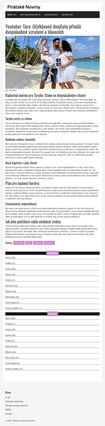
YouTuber (19, 242)
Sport (10, 257)
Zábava (10, 291)
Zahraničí (11, 285)
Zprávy (10, 274)
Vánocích (49, 242)
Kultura (10, 268)
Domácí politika (14, 308)
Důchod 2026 (67, 14)
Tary (29, 242)
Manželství (11, 14)
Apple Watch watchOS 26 (30, 14)
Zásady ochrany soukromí (16, 405)
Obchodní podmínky (14, 401)
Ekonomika (12, 296)
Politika (10, 263)
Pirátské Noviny (23, 7)
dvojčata (38, 242)
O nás (8, 397)
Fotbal (10, 280)
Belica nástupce (51, 14)
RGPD (8, 409)
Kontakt (8, 413)
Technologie (12, 302)
